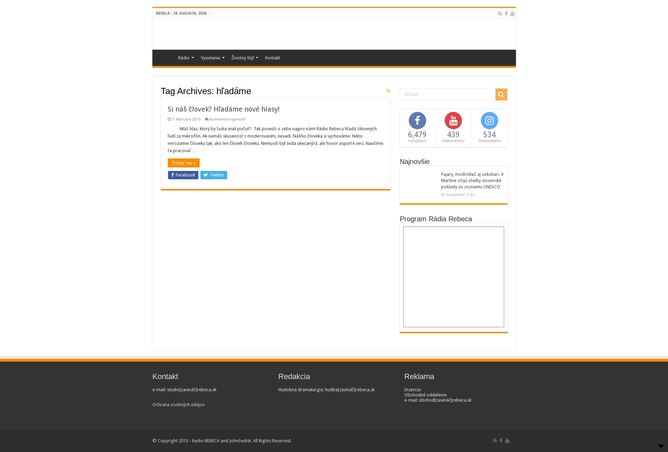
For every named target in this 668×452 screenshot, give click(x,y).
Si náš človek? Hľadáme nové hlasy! (224, 109)
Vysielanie (210, 57)
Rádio (184, 57)
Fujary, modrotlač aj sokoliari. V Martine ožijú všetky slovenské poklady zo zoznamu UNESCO (472, 180)
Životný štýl (242, 57)
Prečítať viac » (184, 163)
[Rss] (500, 13)
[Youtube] (512, 13)
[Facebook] (506, 13)
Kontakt (272, 57)
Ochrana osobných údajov (178, 404)
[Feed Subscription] (388, 90)
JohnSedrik (240, 440)
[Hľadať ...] (501, 94)
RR (165, 57)
